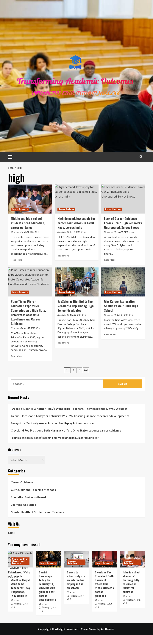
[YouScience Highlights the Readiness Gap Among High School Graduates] (77, 282)
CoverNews (88, 629)
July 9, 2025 (75, 232)
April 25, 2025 (122, 315)
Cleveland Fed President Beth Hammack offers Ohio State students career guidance (66, 430)
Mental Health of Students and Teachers (37, 512)
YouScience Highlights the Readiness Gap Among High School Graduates (75, 306)
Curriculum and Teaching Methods (33, 489)
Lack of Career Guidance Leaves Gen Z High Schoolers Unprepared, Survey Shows (123, 223)
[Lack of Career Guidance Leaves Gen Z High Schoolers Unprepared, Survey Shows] (123, 199)
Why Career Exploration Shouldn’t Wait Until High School (121, 306)
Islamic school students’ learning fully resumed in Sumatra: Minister (55, 437)
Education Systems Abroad (28, 497)
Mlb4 (11, 532)
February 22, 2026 (77, 595)
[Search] (141, 156)
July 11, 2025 (29, 232)
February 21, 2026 (105, 603)
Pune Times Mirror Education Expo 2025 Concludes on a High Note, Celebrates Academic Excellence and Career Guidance (28, 312)
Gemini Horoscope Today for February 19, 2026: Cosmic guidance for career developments (70, 416)
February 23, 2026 (21, 603)
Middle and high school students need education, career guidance (28, 223)
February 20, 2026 (133, 599)
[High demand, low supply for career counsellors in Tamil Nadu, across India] (77, 199)
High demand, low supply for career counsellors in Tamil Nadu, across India (76, 223)
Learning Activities (23, 504)
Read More (16, 259)
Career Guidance (20, 209)
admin (16, 232)
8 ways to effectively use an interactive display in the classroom (52, 423)
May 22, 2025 (75, 315)
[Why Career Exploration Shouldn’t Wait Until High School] (123, 282)
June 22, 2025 (122, 232)
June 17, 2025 (29, 328)
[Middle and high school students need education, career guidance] (30, 199)
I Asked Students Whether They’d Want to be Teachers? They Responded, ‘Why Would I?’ (69, 408)
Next (86, 370)
